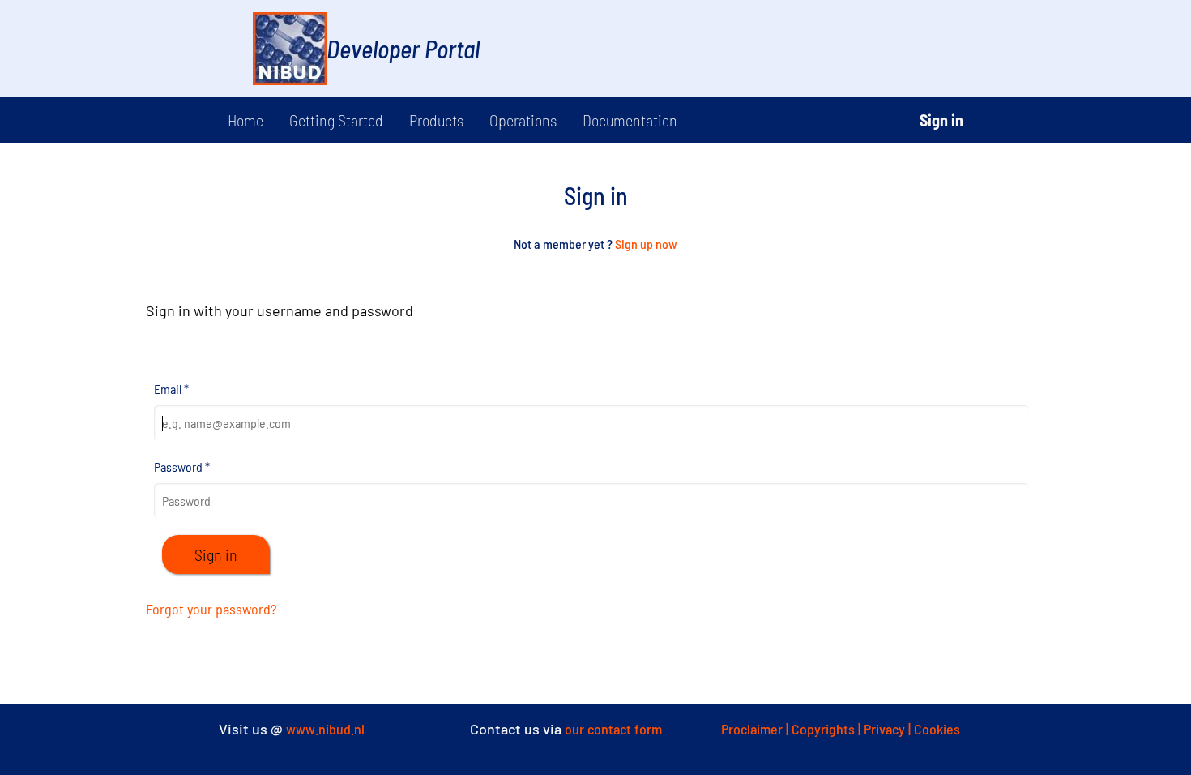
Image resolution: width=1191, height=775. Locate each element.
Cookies (937, 729)
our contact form (613, 729)
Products (436, 120)
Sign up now (646, 243)
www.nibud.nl (325, 729)
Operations (523, 120)
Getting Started (336, 120)
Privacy (886, 729)
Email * (171, 388)
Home (245, 120)
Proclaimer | (756, 729)
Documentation (630, 120)
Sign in (941, 120)
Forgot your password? (211, 609)
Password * (182, 466)
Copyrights (825, 729)
